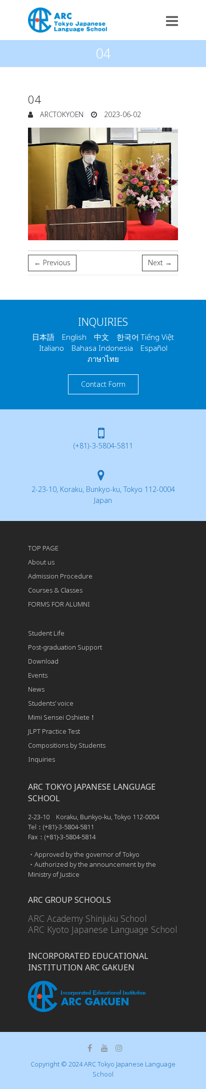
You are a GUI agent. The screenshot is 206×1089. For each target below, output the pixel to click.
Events (38, 675)
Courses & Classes (55, 590)
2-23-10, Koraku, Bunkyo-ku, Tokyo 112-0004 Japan (103, 494)
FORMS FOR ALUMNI (59, 604)
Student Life (46, 633)
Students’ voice (51, 703)
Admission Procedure (60, 576)
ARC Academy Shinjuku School (87, 918)
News (36, 689)
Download (43, 661)
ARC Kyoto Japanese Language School (102, 929)
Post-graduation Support (65, 647)
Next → (160, 262)
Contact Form (103, 384)
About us (41, 562)
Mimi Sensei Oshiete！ (62, 717)
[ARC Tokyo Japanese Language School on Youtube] (104, 1048)
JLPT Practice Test (54, 731)
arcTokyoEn (61, 114)
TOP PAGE (43, 548)
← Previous (52, 262)
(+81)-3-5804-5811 (103, 445)
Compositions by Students (67, 745)
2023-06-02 (121, 114)
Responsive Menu (172, 21)
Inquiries (41, 759)
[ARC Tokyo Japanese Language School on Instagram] (119, 1048)
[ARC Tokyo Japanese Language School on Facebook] (90, 1048)
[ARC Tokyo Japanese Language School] (67, 20)
